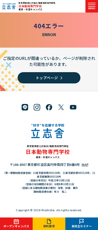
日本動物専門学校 (30, 6)
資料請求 (49, 226)
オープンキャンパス (16, 226)
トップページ (47, 77)
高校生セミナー (82, 226)
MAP (85, 164)
